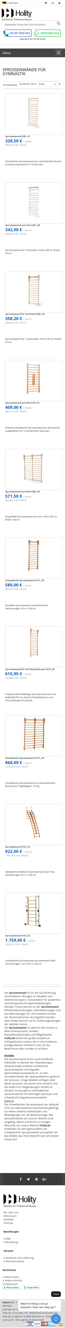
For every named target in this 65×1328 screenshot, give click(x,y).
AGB (8, 1238)
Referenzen (10, 1216)
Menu (7, 53)
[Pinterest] (36, 1179)
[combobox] (30, 24)
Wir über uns (11, 1212)
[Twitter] (28, 1179)
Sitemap (8, 1223)
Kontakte (8, 1219)
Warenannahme (15, 1261)
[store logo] (17, 14)
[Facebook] (20, 1179)
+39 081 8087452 (19, 33)
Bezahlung (12, 1242)
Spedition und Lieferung (20, 1257)
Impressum (11, 1284)
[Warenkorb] (45, 3)
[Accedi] (59, 3)
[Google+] (44, 1179)
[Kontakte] (52, 3)
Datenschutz (12, 1277)
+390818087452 (49, 33)
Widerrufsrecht (13, 1280)
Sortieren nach (27, 83)
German (13, 3)
